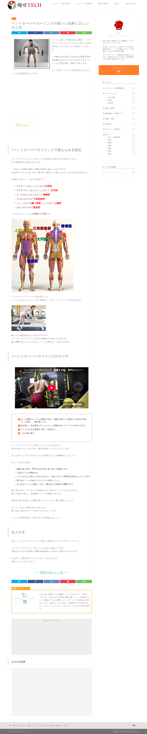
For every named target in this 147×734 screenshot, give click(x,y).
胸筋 (121, 145)
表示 (26, 125)
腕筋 (121, 143)
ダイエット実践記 (119, 129)
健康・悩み (119, 119)
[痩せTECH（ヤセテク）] (24, 10)
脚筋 (121, 151)
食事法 (121, 103)
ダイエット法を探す (84, 4)
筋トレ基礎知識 (121, 137)
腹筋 (121, 148)
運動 (121, 100)
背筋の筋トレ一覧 (51, 572)
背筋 (14, 18)
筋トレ (119, 134)
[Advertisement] (51, 95)
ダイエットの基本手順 (61, 4)
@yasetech (56, 606)
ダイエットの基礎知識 (119, 88)
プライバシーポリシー (17, 731)
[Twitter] (24, 602)
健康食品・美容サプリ (119, 113)
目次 (117, 4)
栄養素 (119, 124)
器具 (121, 154)
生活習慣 (121, 97)
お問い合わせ (131, 4)
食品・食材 (119, 108)
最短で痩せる (103, 4)
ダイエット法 (119, 93)
